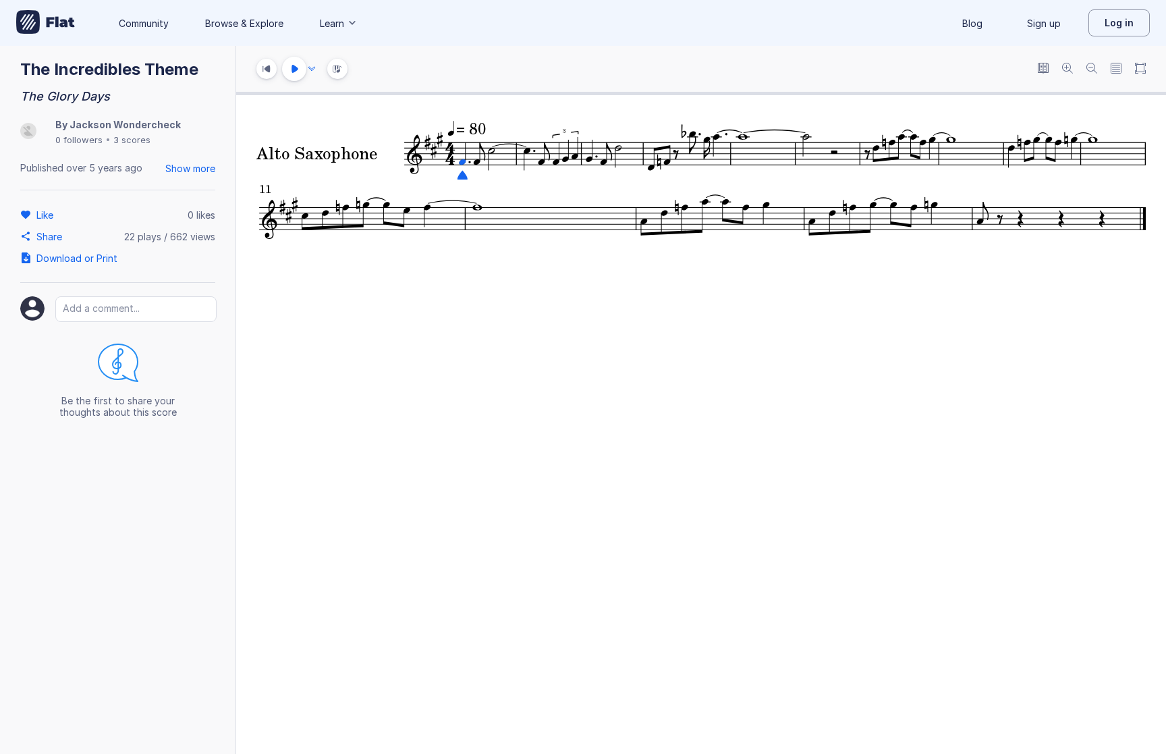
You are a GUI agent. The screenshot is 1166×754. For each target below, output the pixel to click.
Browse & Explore (244, 23)
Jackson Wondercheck (125, 124)
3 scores (131, 139)
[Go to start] (266, 69)
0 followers (79, 139)
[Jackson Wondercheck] (28, 132)
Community (144, 23)
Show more (190, 168)
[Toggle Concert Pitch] (1043, 69)
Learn (332, 23)
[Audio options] (311, 69)
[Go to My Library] (45, 23)
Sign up (1044, 23)
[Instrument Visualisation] (337, 69)
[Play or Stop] (294, 69)
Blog (972, 23)
